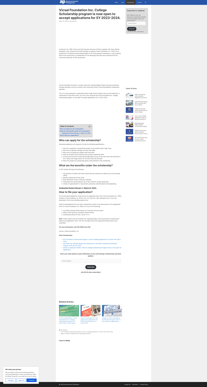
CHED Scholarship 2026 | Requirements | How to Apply (141, 110)
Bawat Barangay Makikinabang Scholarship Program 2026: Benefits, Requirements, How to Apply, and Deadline (141, 124)
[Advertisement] (91, 36)
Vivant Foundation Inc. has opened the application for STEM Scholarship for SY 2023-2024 (89, 320)
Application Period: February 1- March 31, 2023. (76, 133)
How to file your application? (69, 135)
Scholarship (130, 2)
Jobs (122, 2)
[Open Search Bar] (145, 2)
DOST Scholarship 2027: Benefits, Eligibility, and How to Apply (141, 96)
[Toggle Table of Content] (89, 126)
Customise (10, 380)
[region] (21, 375)
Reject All (21, 380)
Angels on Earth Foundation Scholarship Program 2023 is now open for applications (111, 319)
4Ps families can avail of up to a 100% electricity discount (141, 139)
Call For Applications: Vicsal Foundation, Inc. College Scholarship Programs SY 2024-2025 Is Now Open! (68, 320)
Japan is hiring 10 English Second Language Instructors (76, 333)
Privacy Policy (144, 384)
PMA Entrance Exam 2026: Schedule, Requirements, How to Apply (141, 132)
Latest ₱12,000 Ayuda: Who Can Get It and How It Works (141, 103)
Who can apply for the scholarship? (71, 129)
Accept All (31, 380)
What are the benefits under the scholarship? (75, 131)
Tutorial (139, 2)
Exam (116, 2)
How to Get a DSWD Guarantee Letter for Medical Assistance (140, 117)
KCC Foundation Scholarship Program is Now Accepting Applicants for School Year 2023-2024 (87, 331)
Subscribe (90, 267)
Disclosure (135, 384)
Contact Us (127, 384)
